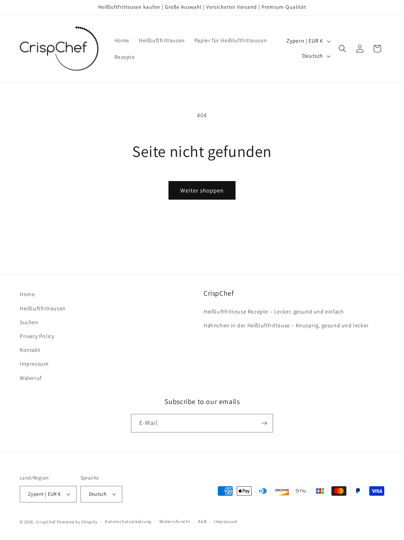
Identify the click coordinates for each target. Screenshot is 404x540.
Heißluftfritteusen (43, 308)
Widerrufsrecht (175, 521)
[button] (342, 48)
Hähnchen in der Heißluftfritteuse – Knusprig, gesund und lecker (286, 325)
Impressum (34, 363)
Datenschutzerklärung (128, 521)
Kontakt (30, 349)
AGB (202, 521)
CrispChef (46, 522)
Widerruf (31, 377)
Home (27, 294)
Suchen (29, 322)
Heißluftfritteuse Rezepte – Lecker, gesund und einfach (274, 311)
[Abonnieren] (264, 423)
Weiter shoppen (202, 190)
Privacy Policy (37, 336)
